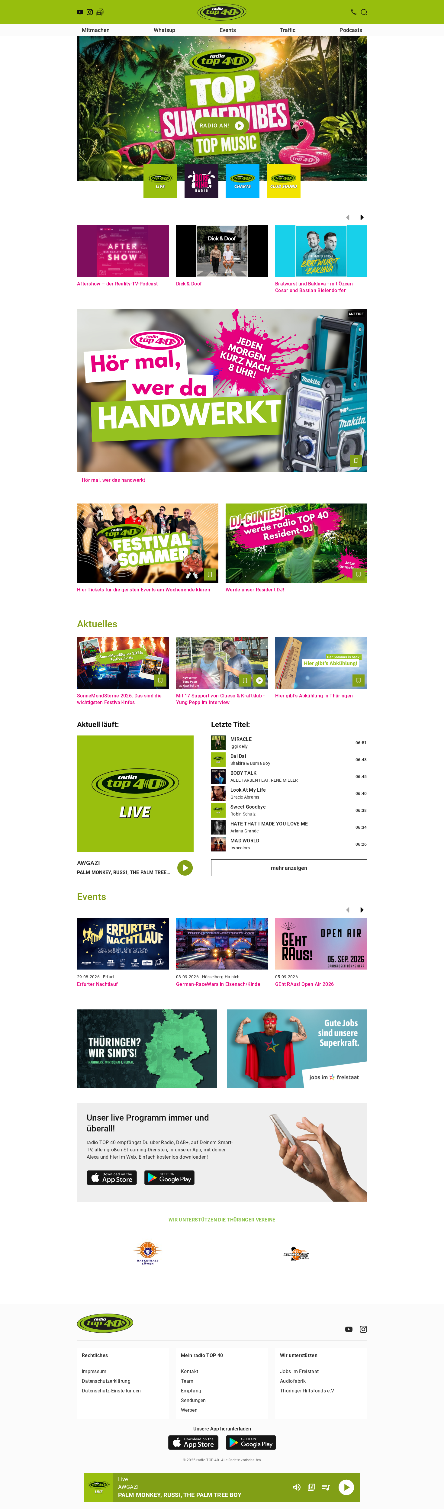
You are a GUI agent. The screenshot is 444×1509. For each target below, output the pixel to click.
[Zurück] (347, 217)
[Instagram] (90, 12)
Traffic (287, 30)
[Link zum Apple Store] (112, 1178)
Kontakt (189, 1371)
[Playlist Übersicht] (326, 1487)
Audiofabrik (293, 1381)
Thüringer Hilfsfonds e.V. (307, 1391)
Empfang (191, 1391)
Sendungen (193, 1400)
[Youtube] (80, 12)
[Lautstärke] (297, 1487)
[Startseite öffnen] (222, 12)
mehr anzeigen (289, 868)
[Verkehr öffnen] (100, 12)
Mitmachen (96, 30)
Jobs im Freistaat (299, 1371)
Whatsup (164, 30)
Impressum (94, 1371)
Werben (189, 1410)
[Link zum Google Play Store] (169, 1178)
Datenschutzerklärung (106, 1381)
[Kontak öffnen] (353, 12)
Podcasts (350, 30)
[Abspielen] (346, 1487)
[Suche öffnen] (364, 12)
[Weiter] (362, 217)
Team (187, 1381)
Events (228, 30)
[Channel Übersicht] (311, 1487)
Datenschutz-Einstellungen (111, 1391)
